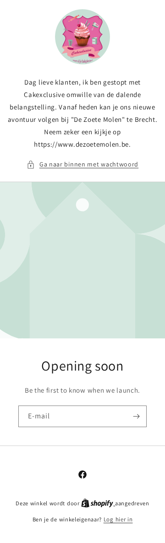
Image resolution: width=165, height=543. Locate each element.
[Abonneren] (136, 416)
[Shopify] (98, 503)
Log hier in (118, 519)
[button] (82, 164)
